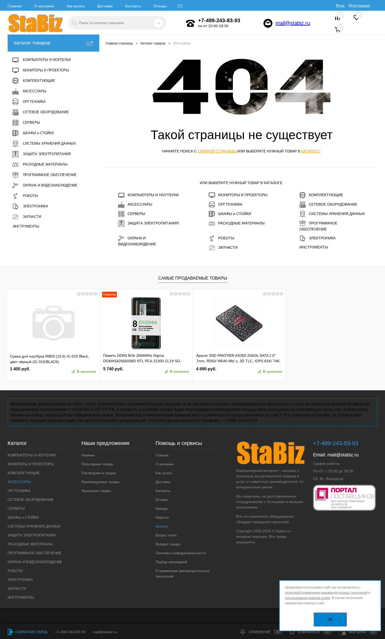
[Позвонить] (190, 23)
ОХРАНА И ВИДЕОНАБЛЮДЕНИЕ (137, 241)
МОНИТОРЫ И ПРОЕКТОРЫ (242, 195)
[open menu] (180, 6)
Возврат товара (168, 544)
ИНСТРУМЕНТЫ (313, 247)
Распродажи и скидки (98, 473)
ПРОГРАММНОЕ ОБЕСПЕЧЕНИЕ (318, 226)
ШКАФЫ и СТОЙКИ (234, 214)
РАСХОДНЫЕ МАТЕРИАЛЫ (241, 223)
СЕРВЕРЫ (136, 214)
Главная (15, 6)
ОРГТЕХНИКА (230, 204)
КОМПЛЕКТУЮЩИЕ (326, 195)
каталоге (310, 151)
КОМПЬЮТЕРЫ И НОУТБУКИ (153, 195)
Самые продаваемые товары (192, 278)
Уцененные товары (96, 491)
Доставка (105, 6)
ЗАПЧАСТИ (228, 247)
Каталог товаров (32, 43)
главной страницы (217, 151)
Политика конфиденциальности (181, 553)
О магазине (44, 6)
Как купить (76, 6)
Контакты (133, 6)
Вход (340, 5)
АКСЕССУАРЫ (140, 204)
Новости (162, 517)
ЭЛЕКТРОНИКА (322, 238)
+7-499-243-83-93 (70, 632)
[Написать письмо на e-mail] (267, 23)
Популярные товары (97, 464)
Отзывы (160, 6)
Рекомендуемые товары (100, 482)
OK (330, 619)
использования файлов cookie (307, 598)
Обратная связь (31, 632)
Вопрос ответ (166, 535)
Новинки (88, 455)
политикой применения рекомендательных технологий (326, 593)
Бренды (162, 509)
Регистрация (359, 5)
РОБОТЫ (226, 238)
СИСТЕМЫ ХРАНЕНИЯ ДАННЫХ (337, 214)
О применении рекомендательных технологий (183, 573)
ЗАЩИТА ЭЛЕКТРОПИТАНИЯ (153, 223)
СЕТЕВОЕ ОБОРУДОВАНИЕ (333, 204)
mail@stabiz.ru (293, 23)
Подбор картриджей (171, 562)
